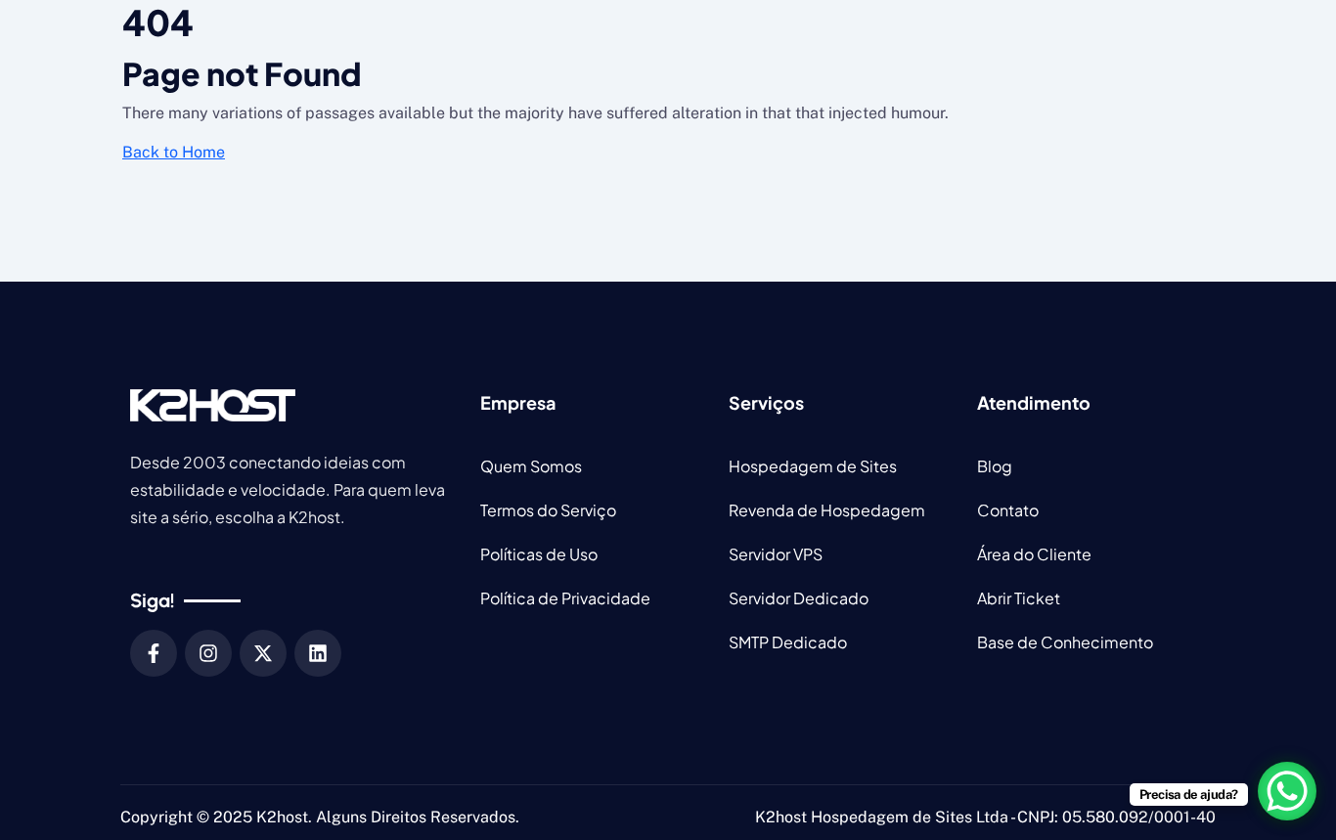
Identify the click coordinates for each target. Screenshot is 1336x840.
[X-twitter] (263, 653)
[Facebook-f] (153, 653)
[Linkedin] (317, 653)
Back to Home (173, 152)
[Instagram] (208, 653)
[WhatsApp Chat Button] (1287, 791)
